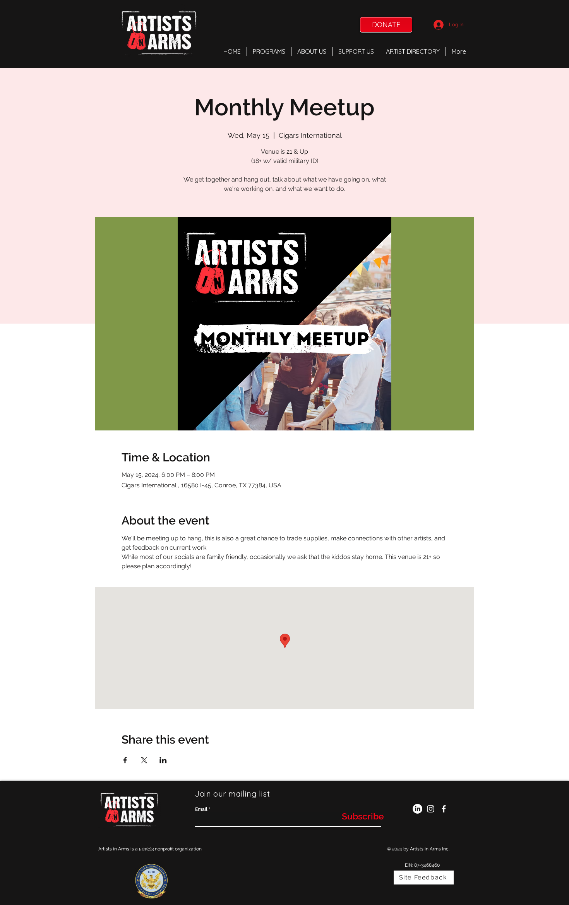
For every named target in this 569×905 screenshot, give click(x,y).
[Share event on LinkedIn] (163, 760)
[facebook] (444, 809)
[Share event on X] (144, 760)
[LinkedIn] (417, 809)
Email (201, 809)
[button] (269, 51)
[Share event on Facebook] (125, 760)
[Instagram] (430, 809)
